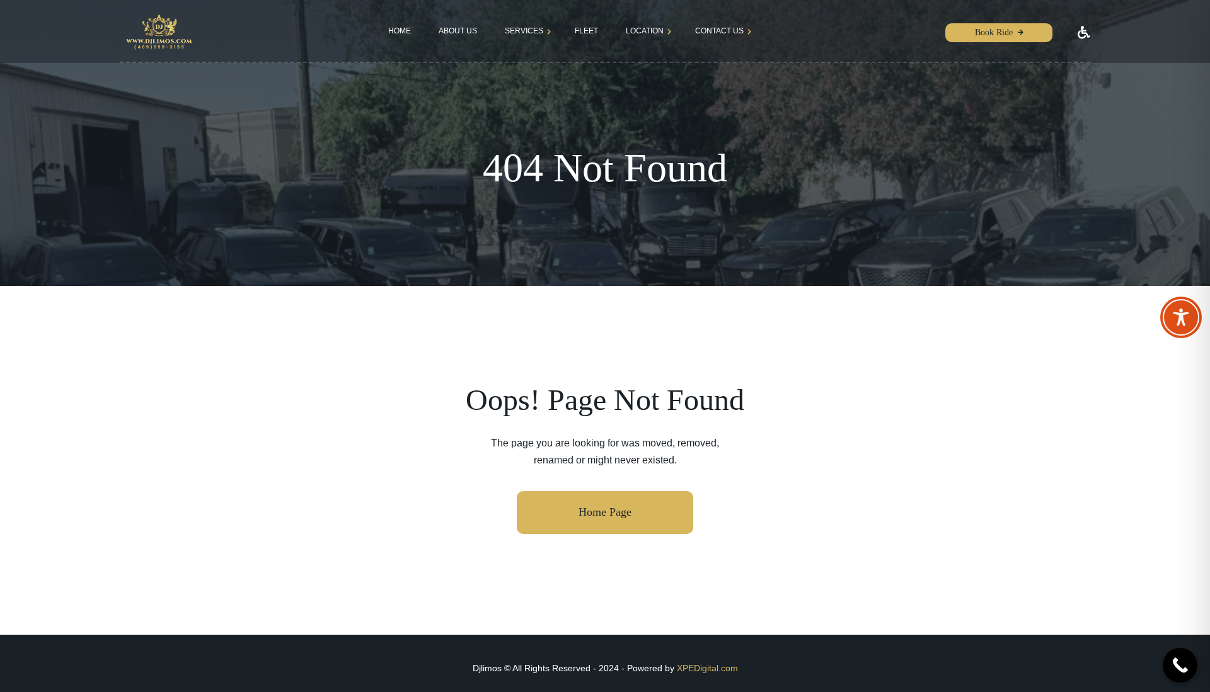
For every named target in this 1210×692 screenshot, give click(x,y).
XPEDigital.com (707, 668)
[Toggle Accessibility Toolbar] (1181, 317)
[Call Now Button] (1180, 665)
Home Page (605, 512)
